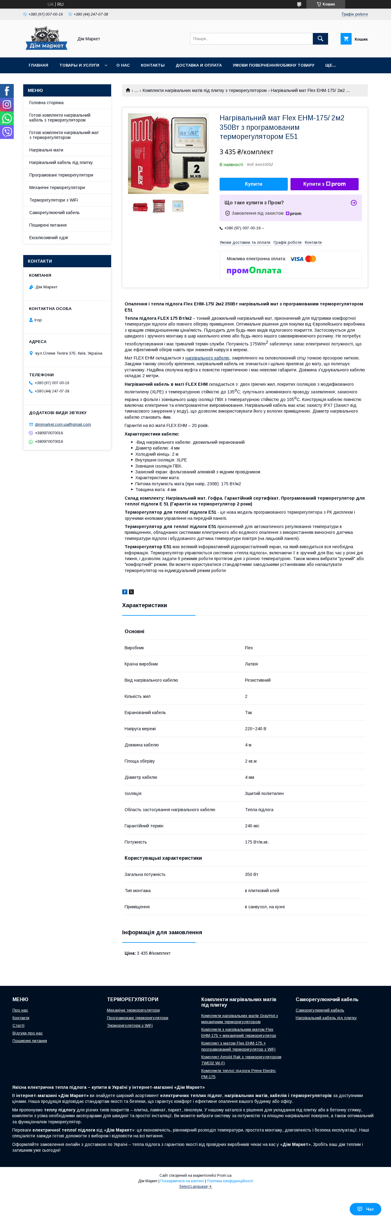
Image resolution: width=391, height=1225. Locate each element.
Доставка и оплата (199, 65)
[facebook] (124, 592)
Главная (38, 65)
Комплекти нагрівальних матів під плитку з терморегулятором (205, 90)
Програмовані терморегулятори (61, 175)
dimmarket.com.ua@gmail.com (63, 424)
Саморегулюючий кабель (54, 212)
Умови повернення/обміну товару (273, 65)
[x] (131, 592)
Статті (18, 1025)
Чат (370, 1209)
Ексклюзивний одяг (48, 237)
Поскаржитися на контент (182, 1181)
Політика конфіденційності (230, 1181)
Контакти (21, 1017)
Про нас (20, 1010)
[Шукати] (320, 39)
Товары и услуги (79, 65)
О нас (123, 65)
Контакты (153, 65)
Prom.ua (224, 1175)
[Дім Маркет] (46, 49)
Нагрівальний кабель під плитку (61, 162)
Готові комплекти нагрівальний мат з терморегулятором (64, 135)
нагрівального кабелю (207, 357)
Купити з (313, 184)
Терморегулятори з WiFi (53, 200)
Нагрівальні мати (46, 150)
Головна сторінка (46, 102)
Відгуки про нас (28, 1033)
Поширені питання (48, 225)
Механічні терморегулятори (57, 187)
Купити (253, 184)
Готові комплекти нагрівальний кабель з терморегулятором (59, 117)
